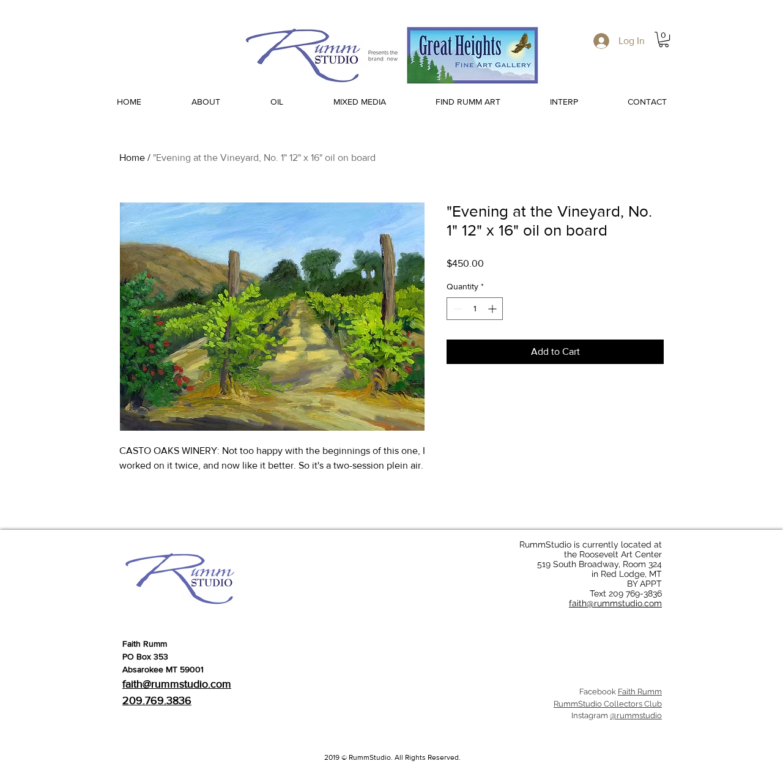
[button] (664, 39)
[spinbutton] (475, 308)
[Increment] (493, 308)
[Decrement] (456, 308)
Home (132, 157)
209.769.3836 (156, 700)
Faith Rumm (640, 691)
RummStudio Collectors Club (608, 703)
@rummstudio (636, 715)
